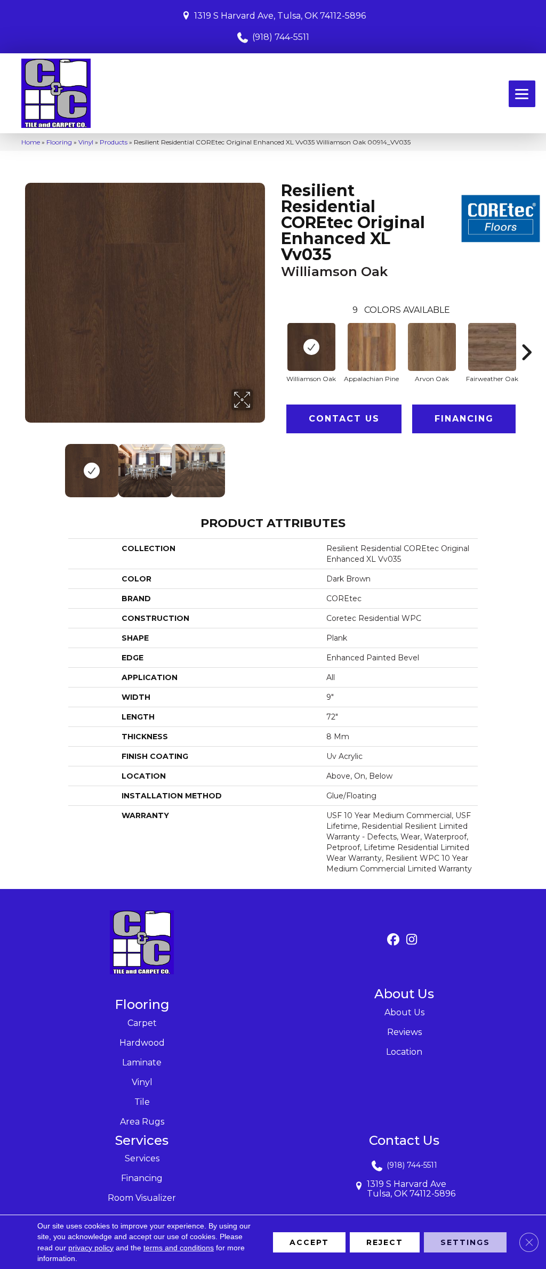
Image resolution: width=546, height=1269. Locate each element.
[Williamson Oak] (311, 347)
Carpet (142, 1023)
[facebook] (393, 940)
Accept (309, 1242)
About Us (404, 1012)
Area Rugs (142, 1122)
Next (259, 465)
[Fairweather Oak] (492, 347)
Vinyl (85, 142)
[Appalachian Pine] (371, 347)
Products (113, 142)
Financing (464, 419)
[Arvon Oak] (432, 347)
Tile (142, 1102)
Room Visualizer (142, 1198)
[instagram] (412, 940)
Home (30, 142)
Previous (30, 465)
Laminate (142, 1062)
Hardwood (142, 1043)
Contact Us (344, 419)
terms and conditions (178, 1247)
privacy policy (91, 1247)
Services (142, 1158)
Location (404, 1052)
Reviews (404, 1032)
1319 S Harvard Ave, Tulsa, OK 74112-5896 (280, 16)
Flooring (59, 142)
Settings (465, 1242)
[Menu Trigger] (522, 93)
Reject (384, 1242)
